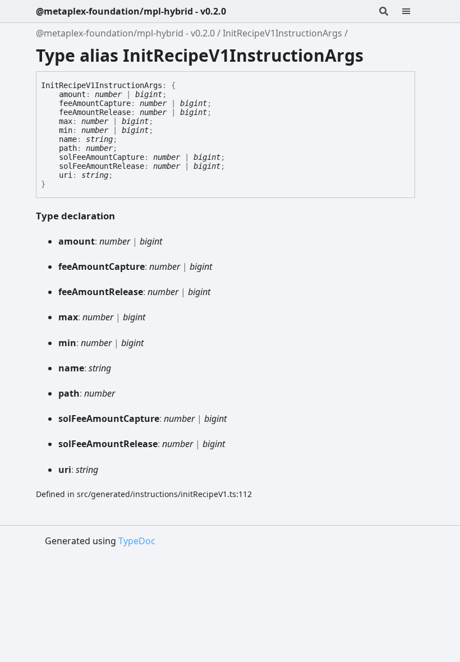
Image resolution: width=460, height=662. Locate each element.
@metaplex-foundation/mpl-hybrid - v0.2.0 (131, 11)
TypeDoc (136, 541)
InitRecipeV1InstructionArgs (282, 33)
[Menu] (413, 11)
